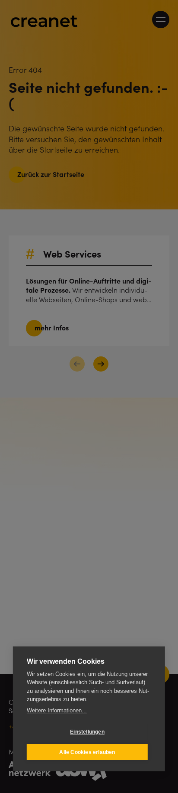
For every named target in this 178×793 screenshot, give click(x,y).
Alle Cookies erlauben (87, 752)
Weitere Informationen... (57, 710)
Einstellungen (87, 732)
